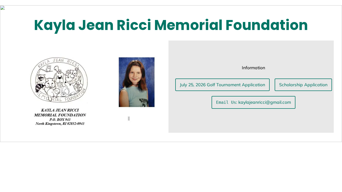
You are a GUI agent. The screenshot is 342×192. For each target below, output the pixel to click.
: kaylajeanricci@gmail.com (253, 102)
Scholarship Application (303, 84)
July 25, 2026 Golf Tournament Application (222, 84)
